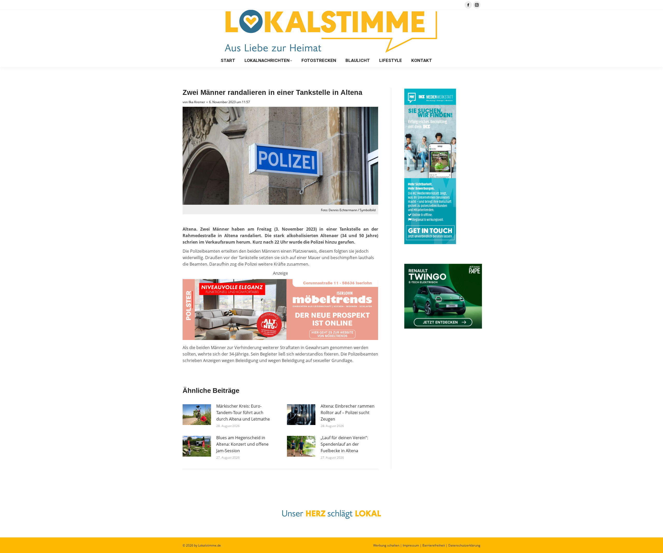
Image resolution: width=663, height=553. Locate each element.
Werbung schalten (386, 545)
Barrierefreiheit (433, 545)
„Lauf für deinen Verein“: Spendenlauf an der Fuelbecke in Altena (344, 444)
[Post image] (197, 414)
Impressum (411, 545)
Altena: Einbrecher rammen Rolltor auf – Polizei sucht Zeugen (347, 412)
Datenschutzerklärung (464, 545)
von (194, 102)
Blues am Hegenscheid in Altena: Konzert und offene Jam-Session (242, 444)
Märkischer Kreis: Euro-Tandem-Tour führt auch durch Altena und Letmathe (243, 412)
